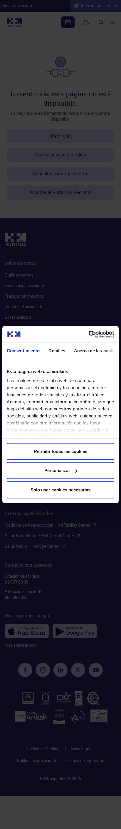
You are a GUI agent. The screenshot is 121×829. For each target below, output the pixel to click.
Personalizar (57, 470)
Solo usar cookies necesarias (60, 489)
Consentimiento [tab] (23, 350)
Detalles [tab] (56, 350)
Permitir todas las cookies (60, 451)
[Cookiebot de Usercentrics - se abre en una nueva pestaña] (88, 334)
